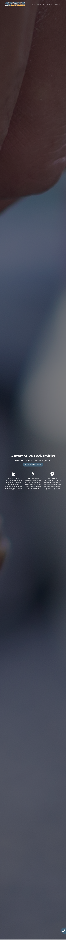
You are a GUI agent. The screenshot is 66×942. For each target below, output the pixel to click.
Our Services (41, 4)
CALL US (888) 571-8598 (33, 465)
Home (33, 4)
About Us (49, 4)
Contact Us (57, 4)
